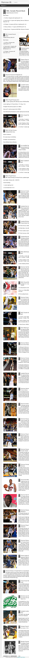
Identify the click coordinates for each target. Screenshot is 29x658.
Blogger (19, 657)
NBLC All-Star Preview (11, 130)
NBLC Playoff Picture (11, 176)
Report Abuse (22, 657)
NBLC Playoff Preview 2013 (12, 100)
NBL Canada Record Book (15, 11)
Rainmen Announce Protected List (14, 74)
